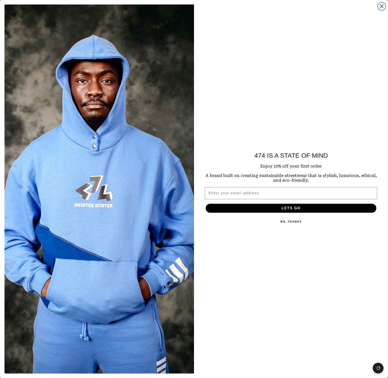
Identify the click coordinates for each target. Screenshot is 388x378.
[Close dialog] (382, 6)
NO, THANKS (291, 221)
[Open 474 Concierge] (378, 368)
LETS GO (291, 208)
